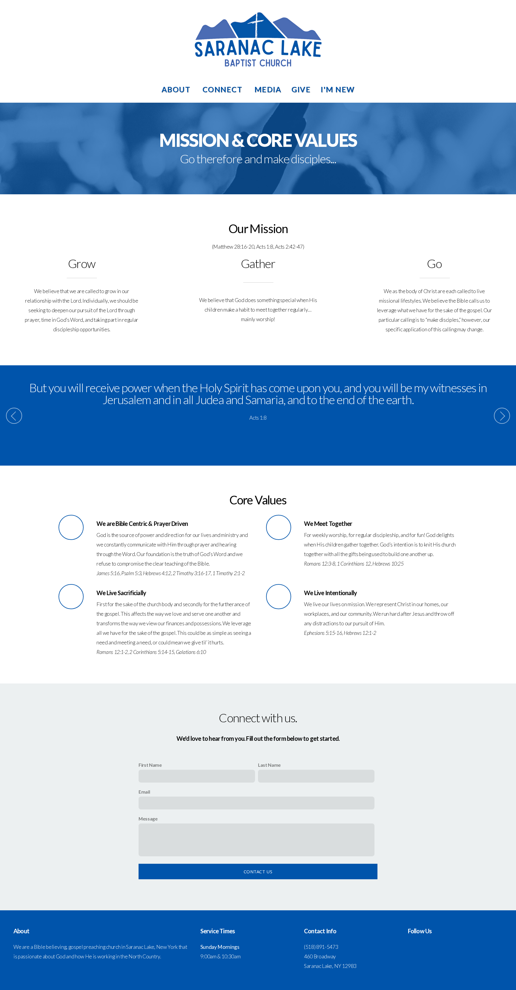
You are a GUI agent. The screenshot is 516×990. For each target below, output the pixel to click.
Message (148, 818)
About (177, 89)
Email (144, 792)
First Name (150, 765)
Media (268, 89)
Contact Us (258, 871)
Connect (223, 89)
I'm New (338, 89)
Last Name (269, 765)
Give (301, 89)
